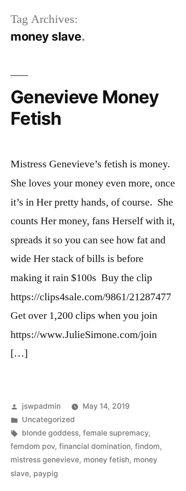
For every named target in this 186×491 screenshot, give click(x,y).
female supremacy (115, 432)
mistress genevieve (44, 459)
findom (147, 446)
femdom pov (32, 446)
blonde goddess (50, 432)
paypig (45, 473)
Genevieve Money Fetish (84, 107)
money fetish (106, 459)
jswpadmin (41, 406)
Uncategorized (48, 419)
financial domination (95, 446)
